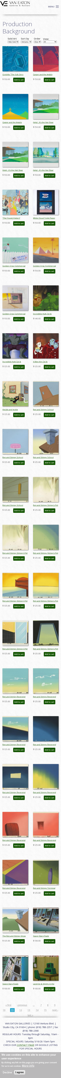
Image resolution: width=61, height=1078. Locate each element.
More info (28, 1066)
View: (46, 39)
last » (30, 1015)
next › (55, 1010)
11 (12, 1010)
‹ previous (22, 1005)
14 (37, 1010)
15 (45, 1010)
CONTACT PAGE (25, 1045)
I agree (19, 1072)
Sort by (25, 39)
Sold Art (12, 39)
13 (28, 1010)
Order (37, 39)
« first (8, 1005)
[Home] (15, 3)
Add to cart (19, 80)
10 (4, 1010)
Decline (7, 1072)
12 (20, 1010)
